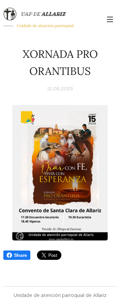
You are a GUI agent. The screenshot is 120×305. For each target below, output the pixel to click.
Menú (110, 19)
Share (20, 255)
